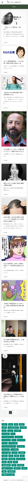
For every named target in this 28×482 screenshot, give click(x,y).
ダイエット (21, 440)
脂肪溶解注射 (6, 465)
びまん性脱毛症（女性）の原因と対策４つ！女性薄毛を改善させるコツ (14, 265)
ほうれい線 (5, 434)
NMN (4, 427)
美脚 (10, 462)
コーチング (18, 437)
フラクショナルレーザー (9, 446)
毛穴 (22, 455)
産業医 (4, 459)
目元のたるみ (21, 459)
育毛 (15, 462)
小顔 (11, 455)
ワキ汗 (14, 452)
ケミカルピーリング (7, 437)
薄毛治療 (21, 465)
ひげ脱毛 (17, 430)
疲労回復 (12, 459)
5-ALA (4, 424)
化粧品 (4, 455)
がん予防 (23, 427)
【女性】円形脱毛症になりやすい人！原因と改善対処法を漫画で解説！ (14, 305)
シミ (14, 440)
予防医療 (22, 452)
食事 (4, 471)
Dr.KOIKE (5, 42)
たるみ (10, 430)
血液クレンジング (7, 468)
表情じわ (17, 468)
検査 (16, 455)
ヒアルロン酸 (13, 443)
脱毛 (14, 465)
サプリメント (6, 440)
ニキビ (4, 443)
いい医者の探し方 (13, 427)
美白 (4, 462)
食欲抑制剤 (11, 471)
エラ (13, 434)
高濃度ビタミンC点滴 (8, 474)
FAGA (21, 424)
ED (16, 424)
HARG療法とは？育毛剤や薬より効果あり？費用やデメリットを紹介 (14, 396)
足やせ (24, 468)
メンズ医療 (14, 449)
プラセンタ (20, 446)
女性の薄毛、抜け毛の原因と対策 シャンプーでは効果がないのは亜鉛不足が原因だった (14, 219)
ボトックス (5, 449)
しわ (4, 430)
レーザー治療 (6, 452)
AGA (11, 424)
